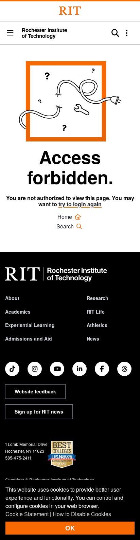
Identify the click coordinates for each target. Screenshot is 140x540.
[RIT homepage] (56, 274)
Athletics (97, 324)
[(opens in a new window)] (12, 369)
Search (65, 226)
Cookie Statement (27, 514)
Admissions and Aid (28, 338)
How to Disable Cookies (82, 514)
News (93, 338)
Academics (18, 311)
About (12, 298)
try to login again (80, 204)
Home (65, 217)
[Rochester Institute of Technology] (70, 10)
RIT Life (96, 311)
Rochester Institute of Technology (44, 33)
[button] (10, 33)
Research (97, 298)
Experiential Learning (30, 324)
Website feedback (35, 391)
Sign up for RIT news (39, 411)
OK (70, 527)
